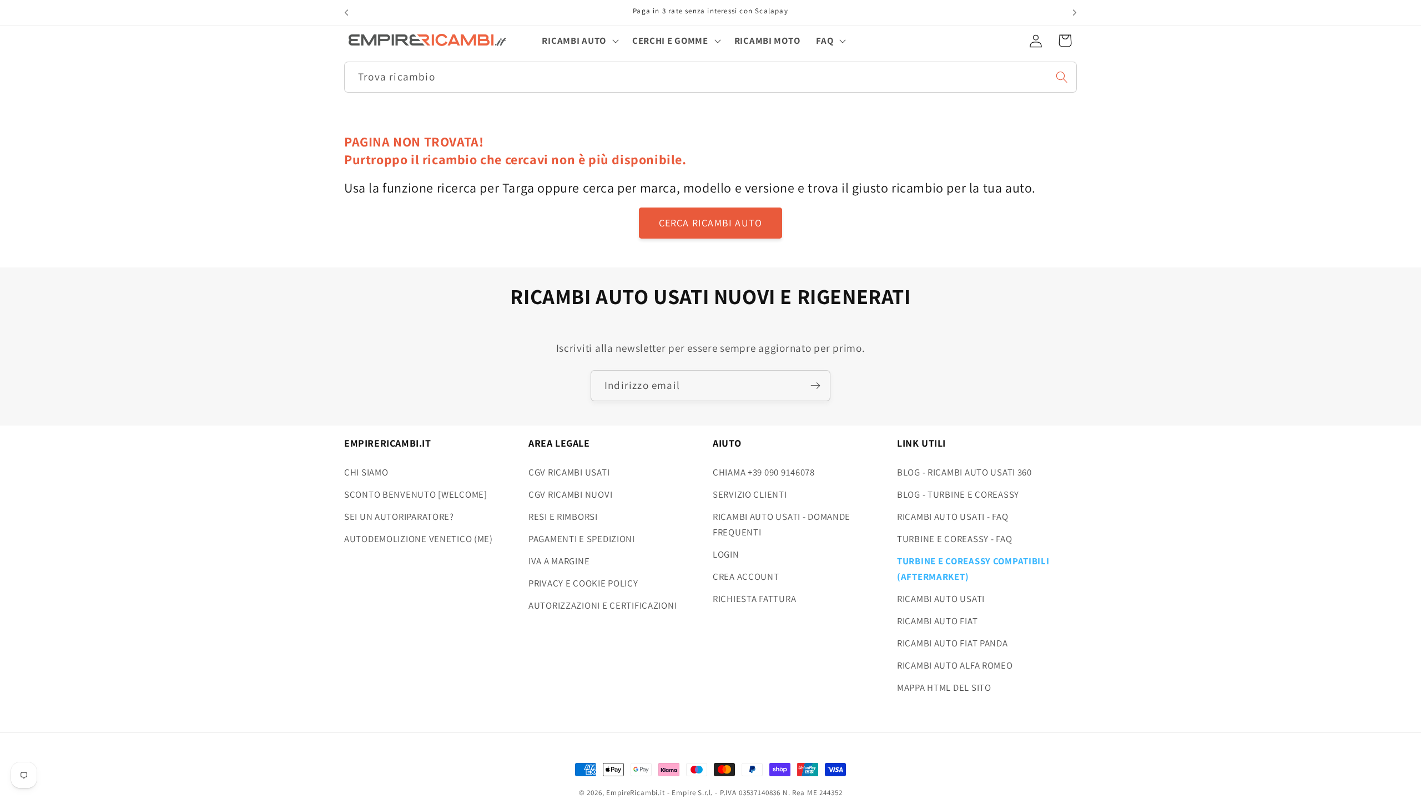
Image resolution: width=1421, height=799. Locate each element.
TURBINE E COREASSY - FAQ (954, 539)
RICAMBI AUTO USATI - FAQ (952, 516)
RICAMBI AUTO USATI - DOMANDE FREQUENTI (781, 524)
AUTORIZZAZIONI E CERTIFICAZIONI (602, 605)
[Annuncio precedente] (346, 13)
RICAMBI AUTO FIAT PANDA (952, 643)
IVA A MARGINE (558, 561)
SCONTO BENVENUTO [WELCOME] (415, 494)
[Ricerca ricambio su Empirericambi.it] (1061, 77)
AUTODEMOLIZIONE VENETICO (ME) (418, 539)
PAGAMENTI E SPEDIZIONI (581, 539)
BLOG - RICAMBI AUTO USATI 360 (964, 472)
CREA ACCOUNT (746, 576)
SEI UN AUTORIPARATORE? (399, 516)
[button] (579, 40)
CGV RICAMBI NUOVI (570, 494)
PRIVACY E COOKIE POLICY (583, 583)
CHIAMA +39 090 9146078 (764, 472)
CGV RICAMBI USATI (568, 472)
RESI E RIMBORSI (563, 516)
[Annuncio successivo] (1074, 13)
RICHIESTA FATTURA (754, 599)
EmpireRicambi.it (635, 792)
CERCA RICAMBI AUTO (711, 222)
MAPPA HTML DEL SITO (944, 687)
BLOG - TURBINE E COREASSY (958, 494)
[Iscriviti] (815, 385)
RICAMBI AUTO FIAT (937, 621)
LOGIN (726, 554)
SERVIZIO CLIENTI (750, 494)
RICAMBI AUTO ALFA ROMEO (955, 665)
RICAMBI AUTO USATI (941, 599)
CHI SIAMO (366, 472)
